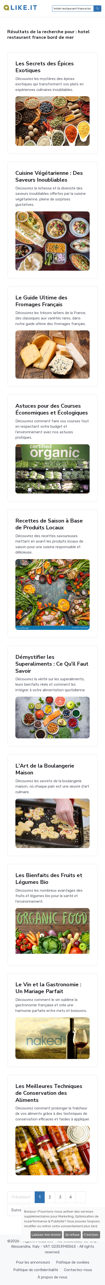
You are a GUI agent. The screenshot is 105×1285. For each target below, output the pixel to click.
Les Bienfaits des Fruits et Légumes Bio (48, 878)
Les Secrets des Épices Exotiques (44, 67)
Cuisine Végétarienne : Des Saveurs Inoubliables (49, 176)
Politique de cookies (72, 1262)
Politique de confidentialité (35, 1270)
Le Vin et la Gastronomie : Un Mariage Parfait (48, 988)
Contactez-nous (78, 1270)
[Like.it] (20, 8)
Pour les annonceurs (33, 1262)
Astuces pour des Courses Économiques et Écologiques (51, 409)
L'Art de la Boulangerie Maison (44, 769)
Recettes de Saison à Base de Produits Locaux (49, 524)
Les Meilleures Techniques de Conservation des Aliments (48, 1093)
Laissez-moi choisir (46, 1234)
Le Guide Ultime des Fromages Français (41, 301)
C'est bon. (91, 1234)
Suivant (18, 1210)
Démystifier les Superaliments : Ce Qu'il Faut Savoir (51, 664)
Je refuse (72, 1234)
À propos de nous (52, 1277)
